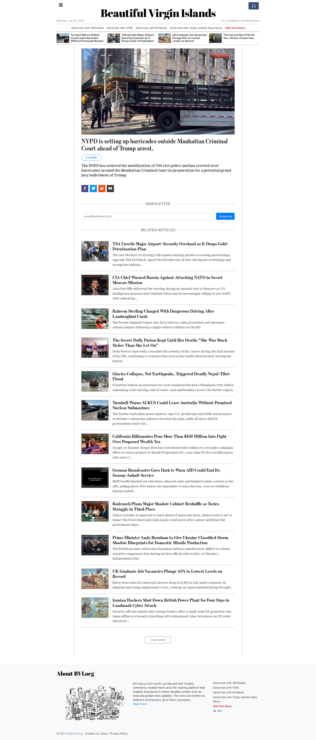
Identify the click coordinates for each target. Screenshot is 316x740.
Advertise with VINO (120, 28)
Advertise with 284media (87, 28)
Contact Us (92, 733)
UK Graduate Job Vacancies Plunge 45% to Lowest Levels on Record (139, 38)
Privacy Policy (118, 733)
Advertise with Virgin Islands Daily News (196, 28)
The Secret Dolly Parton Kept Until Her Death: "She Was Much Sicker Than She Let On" (240, 39)
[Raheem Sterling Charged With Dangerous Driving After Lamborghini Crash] (95, 318)
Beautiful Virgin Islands (158, 12)
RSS (219, 710)
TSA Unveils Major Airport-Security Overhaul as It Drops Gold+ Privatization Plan (87, 39)
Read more (140, 704)
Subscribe (225, 216)
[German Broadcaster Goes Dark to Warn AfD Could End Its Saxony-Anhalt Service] (95, 477)
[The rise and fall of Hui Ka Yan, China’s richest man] (164, 38)
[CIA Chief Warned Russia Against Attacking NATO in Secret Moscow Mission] (95, 284)
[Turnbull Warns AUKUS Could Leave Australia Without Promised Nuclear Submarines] (95, 410)
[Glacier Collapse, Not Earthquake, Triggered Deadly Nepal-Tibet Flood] (95, 381)
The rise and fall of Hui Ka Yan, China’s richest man (188, 36)
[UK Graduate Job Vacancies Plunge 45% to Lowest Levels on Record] (113, 38)
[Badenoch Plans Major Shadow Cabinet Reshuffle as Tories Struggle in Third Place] (95, 511)
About (104, 733)
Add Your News (235, 28)
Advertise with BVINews (151, 28)
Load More (158, 639)
